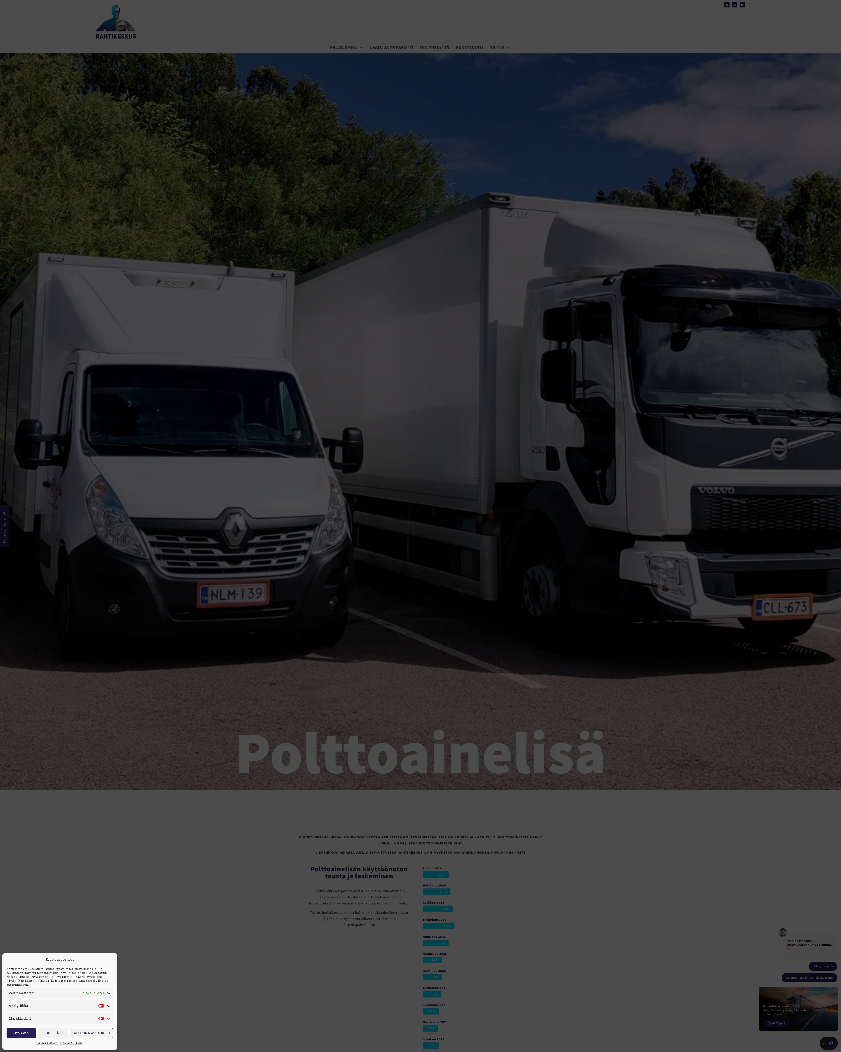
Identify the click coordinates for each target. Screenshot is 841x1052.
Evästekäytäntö (46, 1043)
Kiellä (53, 1033)
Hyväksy (21, 1033)
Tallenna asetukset (91, 1033)
